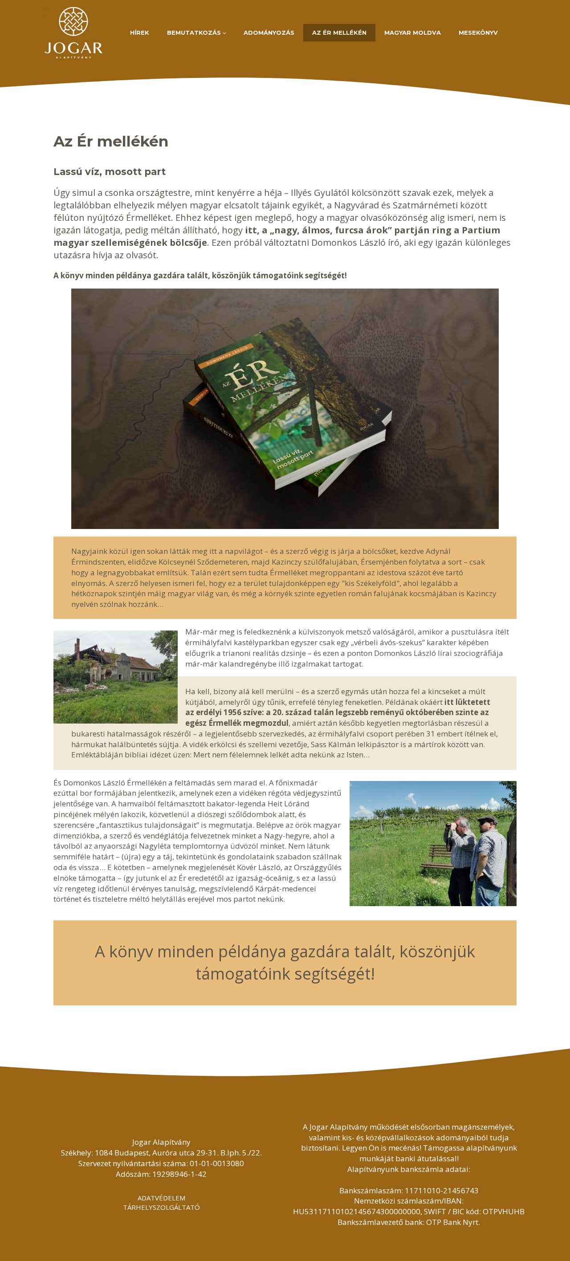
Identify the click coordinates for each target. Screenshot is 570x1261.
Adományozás (269, 32)
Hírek (139, 32)
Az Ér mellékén (339, 32)
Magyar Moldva (412, 32)
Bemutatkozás (194, 32)
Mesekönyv (478, 32)
